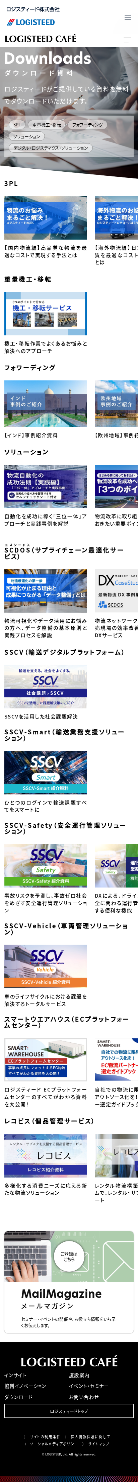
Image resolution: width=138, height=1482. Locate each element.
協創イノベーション (25, 1385)
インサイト (15, 1374)
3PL (17, 124)
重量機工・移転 (46, 124)
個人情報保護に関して (90, 1436)
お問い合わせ (84, 1396)
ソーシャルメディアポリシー (54, 1443)
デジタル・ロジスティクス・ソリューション (50, 148)
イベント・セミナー (89, 1385)
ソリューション (26, 136)
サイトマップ (99, 1443)
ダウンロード (18, 1396)
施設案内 (79, 1374)
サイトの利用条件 (45, 1436)
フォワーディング (87, 124)
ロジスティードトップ (69, 1411)
